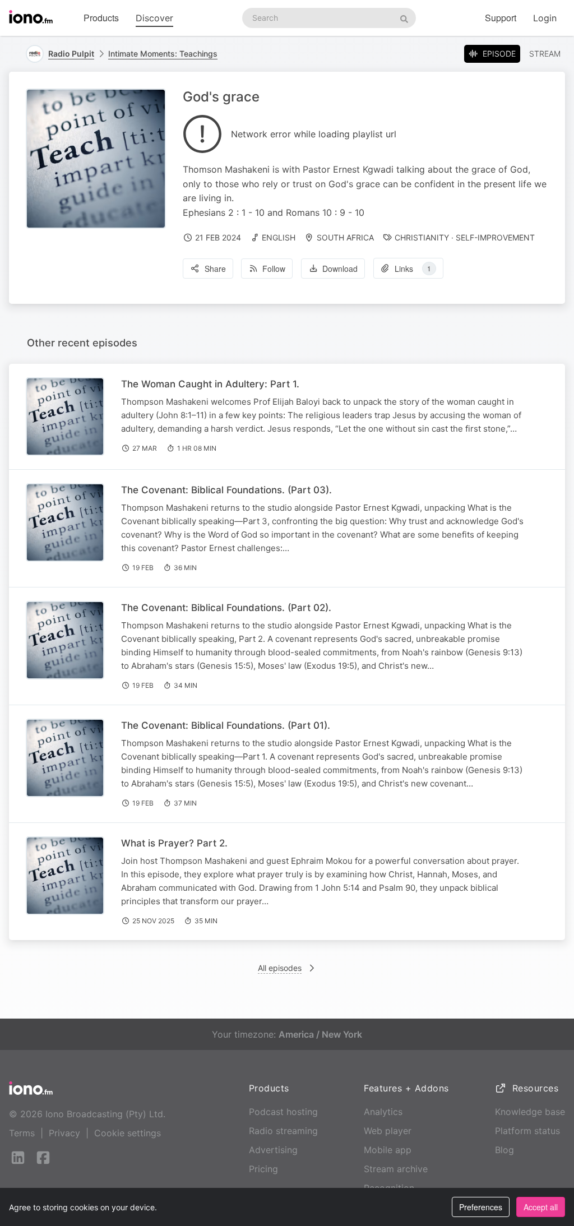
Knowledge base (530, 1111)
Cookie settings (127, 1133)
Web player (387, 1130)
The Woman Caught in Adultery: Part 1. (210, 384)
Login (545, 18)
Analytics (383, 1111)
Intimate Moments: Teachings (162, 53)
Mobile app (387, 1149)
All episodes (280, 968)
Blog (504, 1149)
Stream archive (396, 1168)
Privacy (64, 1133)
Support (500, 17)
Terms (22, 1133)
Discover (154, 18)
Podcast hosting (283, 1111)
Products (101, 17)
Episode (499, 53)
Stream (545, 53)
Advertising (273, 1149)
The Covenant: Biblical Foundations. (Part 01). (225, 725)
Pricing (263, 1168)
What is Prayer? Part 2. (174, 843)
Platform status (527, 1130)
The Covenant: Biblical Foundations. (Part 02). (226, 607)
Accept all (541, 1207)
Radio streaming (283, 1130)
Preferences (480, 1207)
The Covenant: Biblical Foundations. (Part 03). (226, 490)
